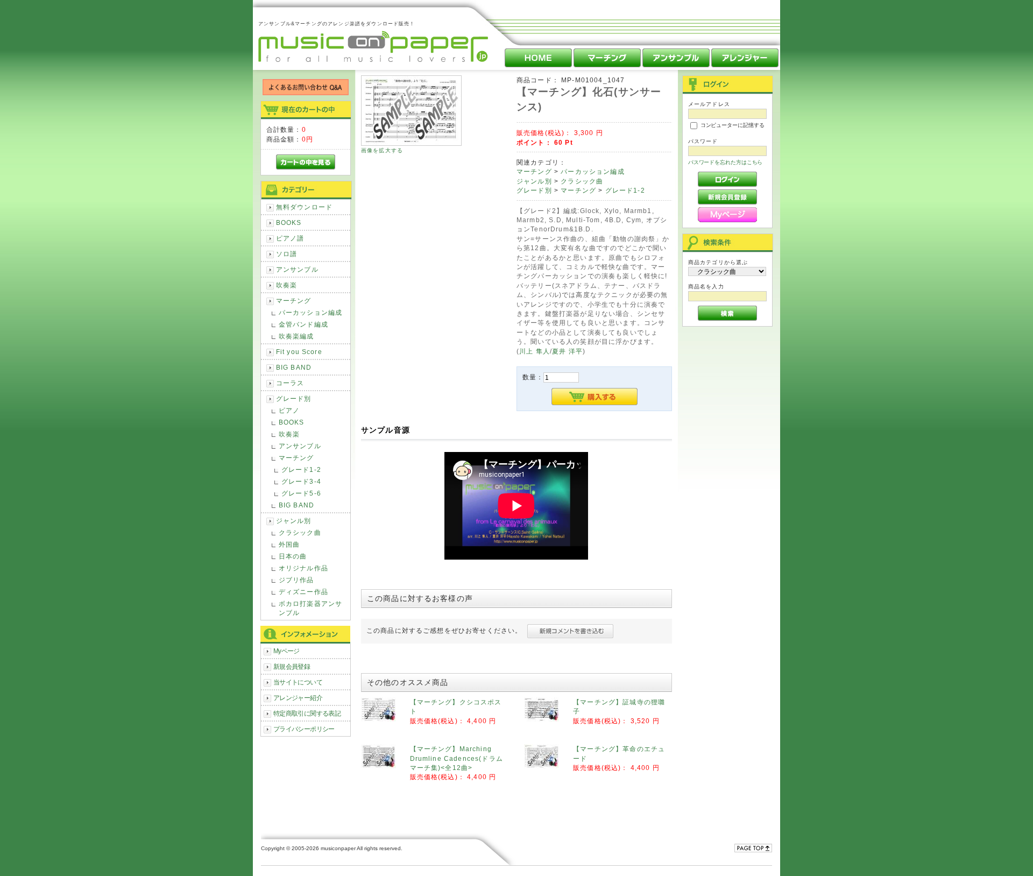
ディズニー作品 (303, 591)
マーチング (294, 300)
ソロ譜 (286, 253)
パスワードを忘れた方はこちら (725, 162)
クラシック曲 (300, 532)
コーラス (290, 382)
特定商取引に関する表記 (307, 713)
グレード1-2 (301, 469)
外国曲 (289, 544)
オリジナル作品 (303, 567)
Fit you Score (299, 351)
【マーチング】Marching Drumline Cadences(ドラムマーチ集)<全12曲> (456, 758)
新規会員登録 (291, 666)
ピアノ (289, 410)
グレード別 (294, 398)
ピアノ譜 (290, 238)
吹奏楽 (286, 284)
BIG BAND (294, 367)
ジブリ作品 (296, 579)
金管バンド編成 (303, 324)
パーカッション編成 (310, 312)
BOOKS (289, 222)
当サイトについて (297, 682)
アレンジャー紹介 (297, 697)
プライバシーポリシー (304, 728)
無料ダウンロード (304, 206)
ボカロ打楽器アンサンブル (310, 608)
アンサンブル (297, 269)
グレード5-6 (301, 493)
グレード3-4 (301, 481)
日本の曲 (293, 556)
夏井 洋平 (567, 351)
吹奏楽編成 (296, 336)
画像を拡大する (382, 150)
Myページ (286, 650)
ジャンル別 (294, 520)
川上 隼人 (534, 351)
